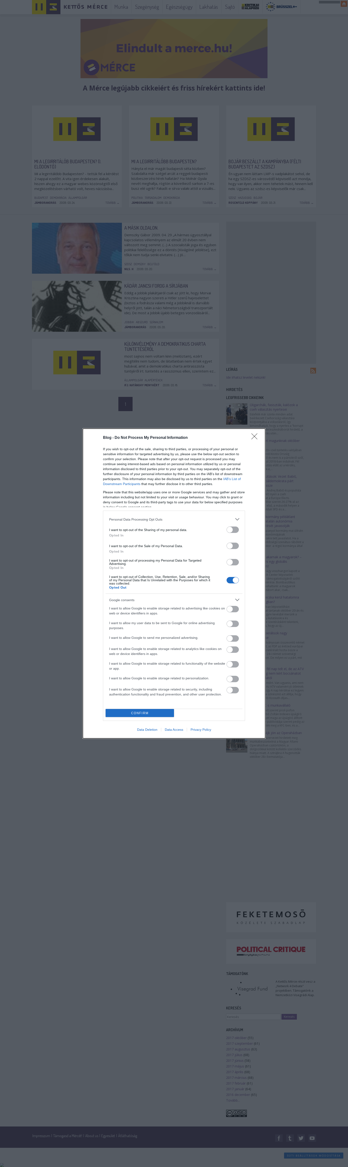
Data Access (174, 729)
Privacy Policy (201, 729)
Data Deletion (147, 729)
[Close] (255, 437)
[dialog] (174, 583)
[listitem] (174, 519)
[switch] (233, 530)
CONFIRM (140, 713)
